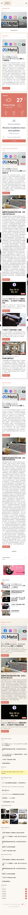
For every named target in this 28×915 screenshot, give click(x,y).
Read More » (6, 88)
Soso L (4, 55)
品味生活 (4, 889)
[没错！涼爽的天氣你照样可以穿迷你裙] (5, 811)
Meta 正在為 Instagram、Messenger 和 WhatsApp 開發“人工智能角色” (13, 58)
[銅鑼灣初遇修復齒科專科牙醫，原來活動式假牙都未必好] (6, 593)
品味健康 (4, 893)
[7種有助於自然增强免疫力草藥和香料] (5, 821)
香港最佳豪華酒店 (8, 358)
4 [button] (14, 30)
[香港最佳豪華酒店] (6, 613)
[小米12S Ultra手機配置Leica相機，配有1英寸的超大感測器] (14, 821)
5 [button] (15, 30)
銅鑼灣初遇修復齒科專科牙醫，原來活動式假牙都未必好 (13, 459)
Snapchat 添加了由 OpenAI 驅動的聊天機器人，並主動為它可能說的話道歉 (13, 301)
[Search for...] (26, 3)
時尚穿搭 (4, 891)
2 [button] (12, 30)
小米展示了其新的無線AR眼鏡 (12, 330)
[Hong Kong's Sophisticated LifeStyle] (7, 3)
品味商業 (4, 896)
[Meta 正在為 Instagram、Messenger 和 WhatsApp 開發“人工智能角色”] (14, 20)
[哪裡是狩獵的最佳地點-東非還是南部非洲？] (23, 821)
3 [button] (13, 30)
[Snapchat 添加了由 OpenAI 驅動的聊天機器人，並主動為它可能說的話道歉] (6, 599)
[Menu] (2, 3)
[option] (14, 20)
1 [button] (11, 30)
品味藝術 (4, 898)
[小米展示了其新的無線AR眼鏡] (6, 606)
